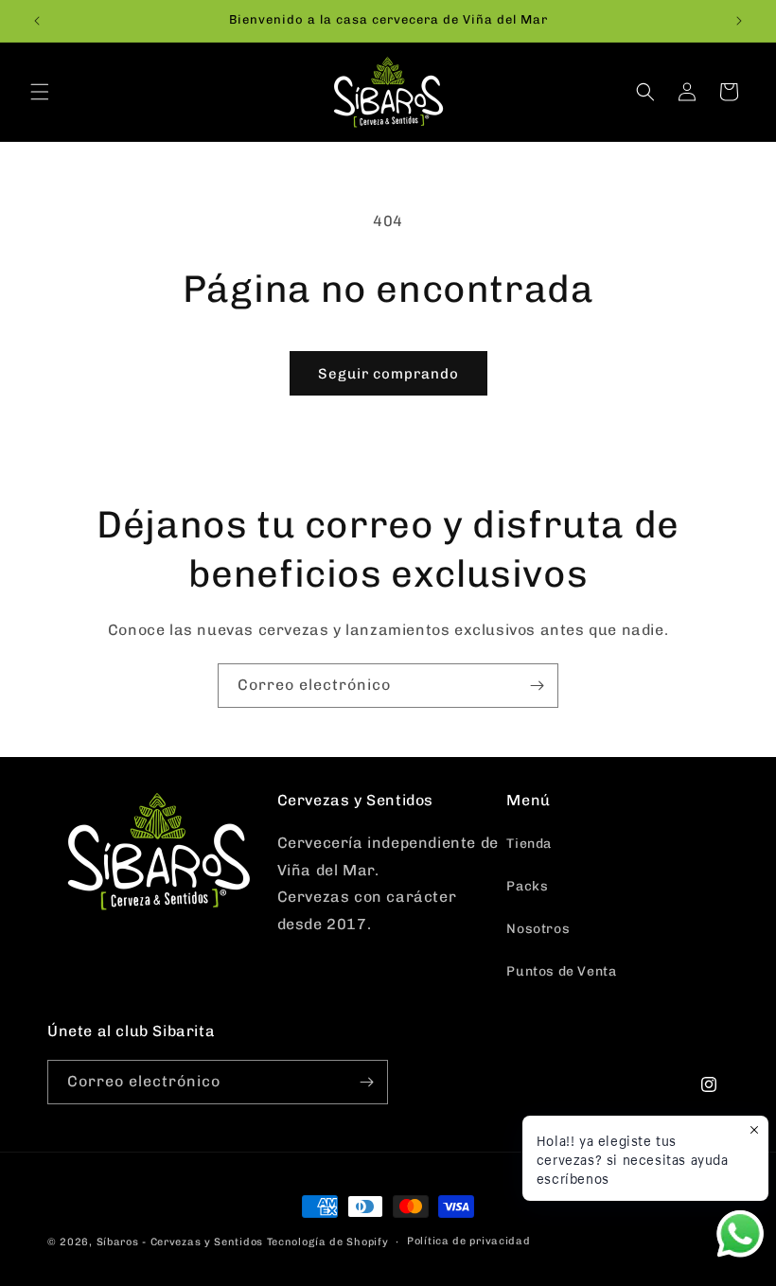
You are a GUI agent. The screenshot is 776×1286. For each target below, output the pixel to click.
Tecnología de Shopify (328, 1242)
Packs (527, 886)
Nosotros (538, 929)
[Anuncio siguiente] (739, 21)
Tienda (529, 844)
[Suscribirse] (536, 685)
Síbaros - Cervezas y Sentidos (180, 1242)
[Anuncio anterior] (37, 21)
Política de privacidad (468, 1241)
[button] (40, 92)
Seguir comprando (388, 373)
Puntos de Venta (561, 971)
